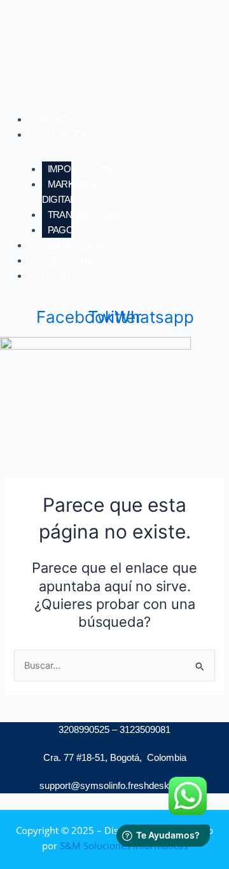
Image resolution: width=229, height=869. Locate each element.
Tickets (59, 275)
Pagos (64, 229)
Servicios (65, 134)
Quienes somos (79, 245)
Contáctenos (75, 260)
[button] (128, 134)
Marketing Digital (71, 192)
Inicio (54, 119)
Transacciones (86, 214)
